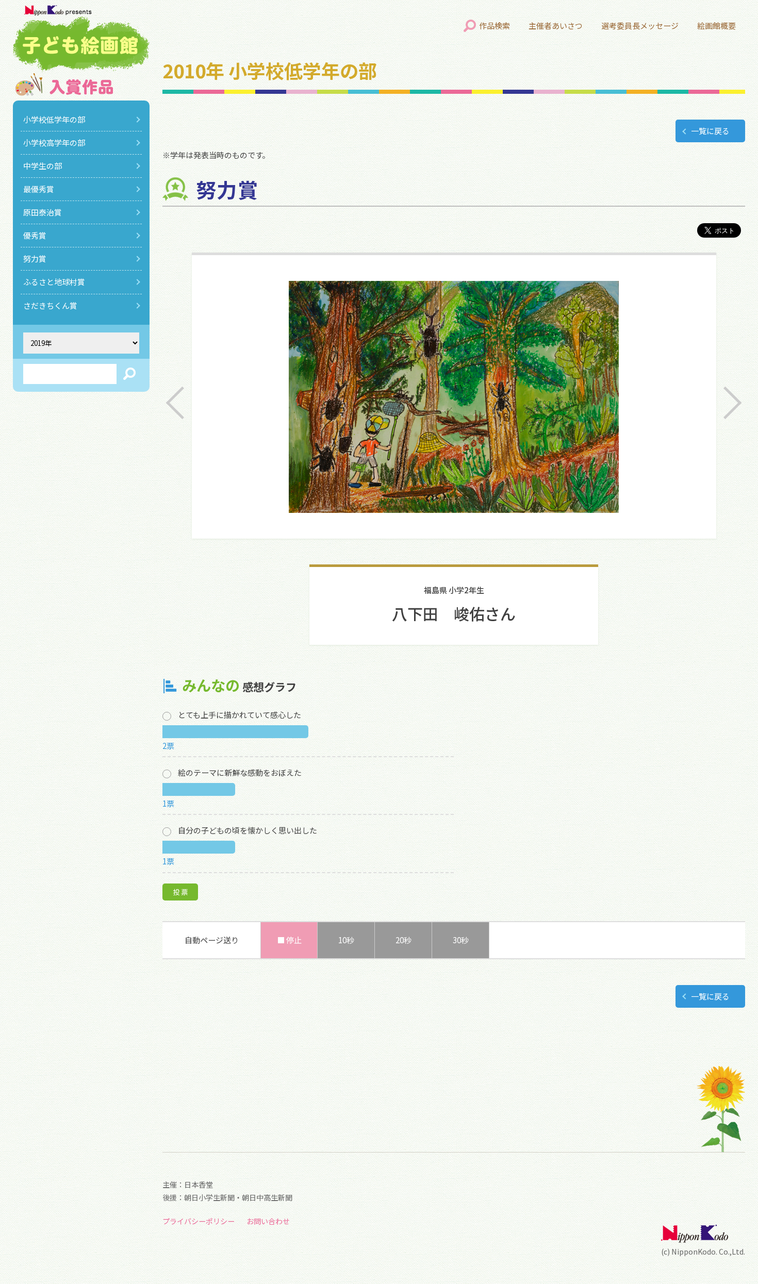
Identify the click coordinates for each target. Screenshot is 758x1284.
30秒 (461, 940)
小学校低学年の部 (54, 119)
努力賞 (34, 258)
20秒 (403, 940)
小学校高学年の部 (54, 142)
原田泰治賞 (42, 212)
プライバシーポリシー (198, 1221)
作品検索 (494, 25)
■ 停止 (289, 940)
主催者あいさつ (556, 25)
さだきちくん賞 (50, 305)
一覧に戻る (710, 130)
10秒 (346, 940)
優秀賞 (34, 235)
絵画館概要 (716, 25)
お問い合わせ (268, 1221)
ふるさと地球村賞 (54, 281)
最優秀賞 (38, 189)
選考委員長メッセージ (640, 25)
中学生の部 (42, 165)
